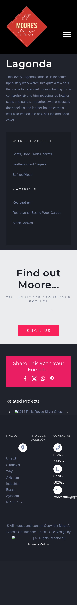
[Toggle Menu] (67, 34)
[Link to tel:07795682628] (57, 469)
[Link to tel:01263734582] (57, 447)
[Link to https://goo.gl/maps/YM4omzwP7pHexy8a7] (22, 447)
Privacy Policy (38, 544)
